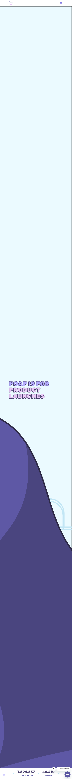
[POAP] (11, 3)
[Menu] (61, 3)
